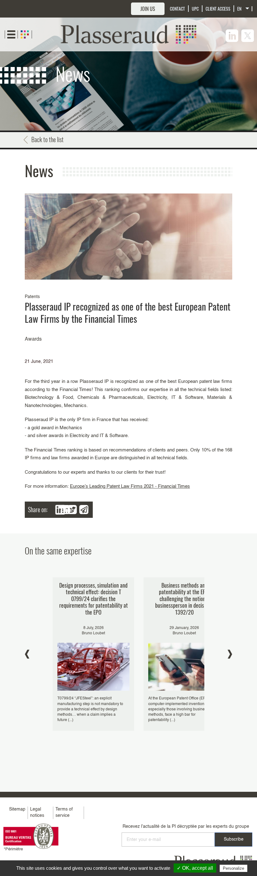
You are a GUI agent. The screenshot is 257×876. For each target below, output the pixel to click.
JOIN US (147, 9)
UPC (195, 8)
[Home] (128, 34)
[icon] (232, 36)
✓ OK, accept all (195, 868)
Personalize (233, 868)
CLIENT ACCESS (218, 8)
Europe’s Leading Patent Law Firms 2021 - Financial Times (130, 486)
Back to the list (47, 139)
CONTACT (177, 8)
